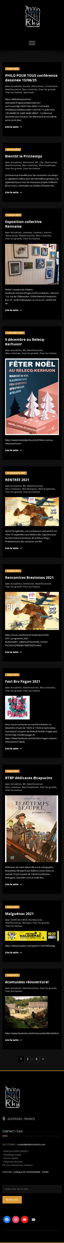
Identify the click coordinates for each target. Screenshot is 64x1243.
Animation (28, 162)
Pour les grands (47, 89)
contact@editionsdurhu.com (31, 1144)
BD (36, 162)
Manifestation (13, 89)
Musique (26, 922)
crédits (45, 1171)
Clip (41, 162)
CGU (10, 1171)
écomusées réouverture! (27, 982)
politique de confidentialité (27, 1171)
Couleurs (38, 232)
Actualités (16, 86)
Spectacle (28, 92)
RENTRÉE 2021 (17, 479)
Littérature (51, 86)
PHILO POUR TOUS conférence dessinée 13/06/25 (31, 77)
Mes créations (30, 89)
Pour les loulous (13, 92)
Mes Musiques (29, 489)
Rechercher (12, 1199)
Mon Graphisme (47, 165)
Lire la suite (12, 126)
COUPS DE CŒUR (19, 919)
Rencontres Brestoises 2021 (29, 577)
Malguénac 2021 (19, 913)
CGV (4, 1171)
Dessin (26, 86)
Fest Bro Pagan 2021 (22, 681)
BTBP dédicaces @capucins (28, 778)
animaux (27, 232)
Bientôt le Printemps (23, 156)
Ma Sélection (35, 919)
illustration (37, 86)
